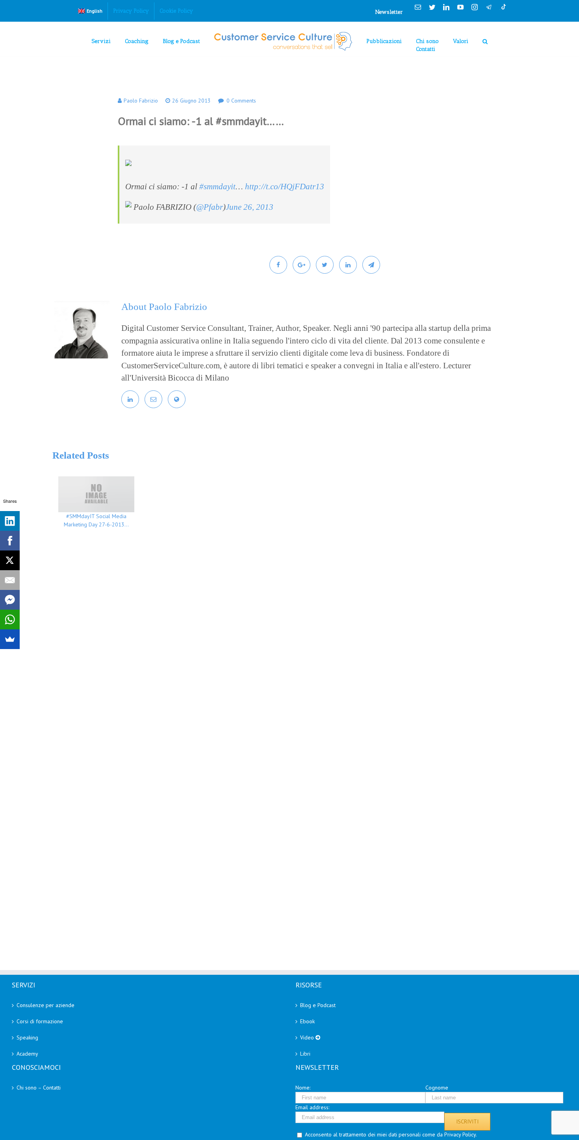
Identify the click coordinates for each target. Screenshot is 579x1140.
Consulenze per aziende (45, 1005)
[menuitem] (90, 11)
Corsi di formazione (40, 1021)
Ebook (307, 1021)
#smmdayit (217, 186)
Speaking (27, 1037)
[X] (10, 560)
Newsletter (389, 12)
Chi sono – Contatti (39, 1087)
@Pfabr (209, 207)
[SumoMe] (10, 639)
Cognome (436, 1087)
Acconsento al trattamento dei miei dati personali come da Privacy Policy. (391, 1134)
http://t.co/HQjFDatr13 (284, 186)
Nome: (302, 1087)
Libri (305, 1053)
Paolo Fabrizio (141, 100)
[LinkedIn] (10, 521)
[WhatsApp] (10, 619)
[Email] (10, 580)
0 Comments (241, 100)
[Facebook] (10, 540)
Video (307, 1037)
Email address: (312, 1107)
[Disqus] (301, 649)
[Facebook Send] (10, 600)
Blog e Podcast (318, 1005)
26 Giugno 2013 (191, 100)
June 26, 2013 (249, 207)
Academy (27, 1053)
